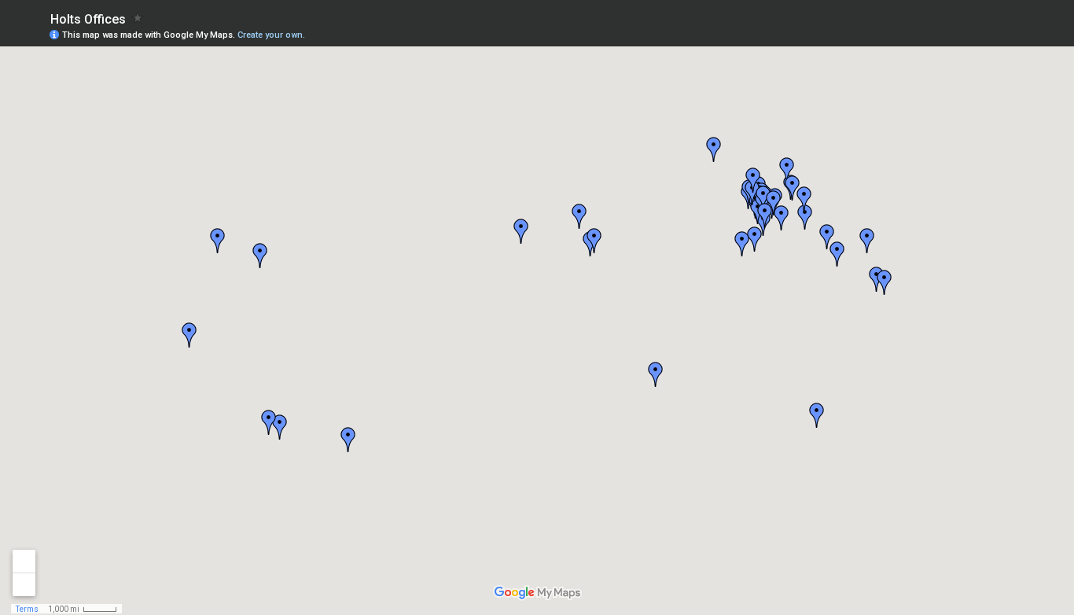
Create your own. (271, 35)
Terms (27, 609)
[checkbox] (138, 18)
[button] (805, 217)
